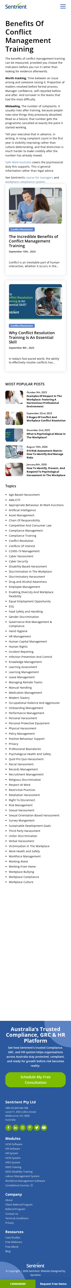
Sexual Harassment (21, 810)
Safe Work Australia (18, 162)
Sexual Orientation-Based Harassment (34, 815)
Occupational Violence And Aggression (34, 703)
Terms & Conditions (16, 1218)
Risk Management (21, 805)
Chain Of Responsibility (24, 520)
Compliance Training (22, 535)
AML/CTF (14, 500)
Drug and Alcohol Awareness (28, 582)
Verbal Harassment (21, 841)
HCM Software (13, 1144)
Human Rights (18, 646)
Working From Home (22, 866)
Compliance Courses (17, 1185)
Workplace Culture (21, 882)
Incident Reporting (21, 652)
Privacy (13, 744)
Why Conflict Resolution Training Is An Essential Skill (32, 337)
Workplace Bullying (21, 872)
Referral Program (15, 1209)
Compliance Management (26, 530)
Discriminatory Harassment (27, 576)
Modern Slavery (19, 698)
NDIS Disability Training (19, 1171)
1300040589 (18, 1284)
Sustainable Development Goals (30, 826)
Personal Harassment (23, 718)
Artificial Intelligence (22, 510)
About (9, 1200)
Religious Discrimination (25, 780)
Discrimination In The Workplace (30, 571)
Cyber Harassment (21, 556)
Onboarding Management (26, 708)
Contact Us (11, 1213)
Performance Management (26, 713)
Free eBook (12, 1246)
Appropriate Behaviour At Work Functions (36, 505)
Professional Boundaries (25, 749)
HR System (11, 1153)
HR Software (12, 1148)
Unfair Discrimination (23, 836)
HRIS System (12, 1162)
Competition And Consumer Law (30, 525)
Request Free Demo (53, 1284)
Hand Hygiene (18, 631)
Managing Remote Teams (25, 682)
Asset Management (21, 515)
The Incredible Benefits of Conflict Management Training (33, 241)
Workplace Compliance (24, 877)
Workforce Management (25, 856)
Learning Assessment (23, 667)
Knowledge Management (25, 662)
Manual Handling (20, 687)
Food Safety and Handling (26, 611)
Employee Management (24, 587)
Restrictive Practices (22, 790)
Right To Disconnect (22, 800)
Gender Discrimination (24, 617)
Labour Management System (22, 1176)
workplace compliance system (25, 182)
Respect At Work (19, 785)
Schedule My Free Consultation (35, 1080)
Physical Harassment (22, 728)
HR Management (20, 636)
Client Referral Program (19, 1204)
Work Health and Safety (24, 851)
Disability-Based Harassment (28, 566)
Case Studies (12, 1237)
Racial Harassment (21, 764)
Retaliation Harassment (24, 795)
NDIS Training (13, 1167)
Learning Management (24, 672)
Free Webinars (13, 1242)
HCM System (13, 1158)
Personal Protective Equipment (29, 723)
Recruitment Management (26, 774)
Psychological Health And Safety (30, 754)
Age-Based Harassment (24, 495)
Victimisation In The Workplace (29, 846)
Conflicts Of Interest (22, 546)
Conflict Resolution (21, 541)
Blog (7, 1251)
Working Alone (18, 861)
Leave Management (22, 677)
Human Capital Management (28, 641)
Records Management (23, 769)
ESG (11, 606)
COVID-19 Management (24, 551)
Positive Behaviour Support (27, 739)
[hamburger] (63, 6)
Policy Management (22, 733)
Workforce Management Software (25, 1181)
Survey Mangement (22, 820)
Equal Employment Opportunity (30, 601)
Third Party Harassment (24, 831)
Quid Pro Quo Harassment (26, 759)
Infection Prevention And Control (30, 657)
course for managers (39, 177)
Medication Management (25, 692)
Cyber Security (18, 561)
